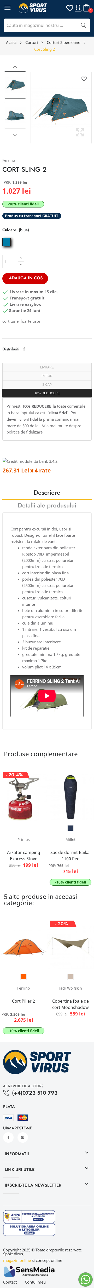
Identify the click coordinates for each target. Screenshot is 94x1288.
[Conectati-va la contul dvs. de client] (78, 7)
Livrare (47, 367)
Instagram (22, 1137)
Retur (47, 376)
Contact (10, 1282)
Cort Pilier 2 (23, 1001)
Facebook (8, 1137)
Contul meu (35, 1282)
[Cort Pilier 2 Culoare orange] (23, 977)
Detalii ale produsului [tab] (47, 506)
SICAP (47, 384)
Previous (15, 67)
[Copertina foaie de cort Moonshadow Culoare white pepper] (70, 977)
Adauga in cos (26, 278)
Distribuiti (24, 349)
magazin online (17, 1260)
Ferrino (8, 160)
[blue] (7, 246)
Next (15, 135)
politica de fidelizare (25, 432)
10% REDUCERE (47, 393)
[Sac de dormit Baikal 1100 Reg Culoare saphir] (70, 828)
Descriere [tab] (47, 493)
